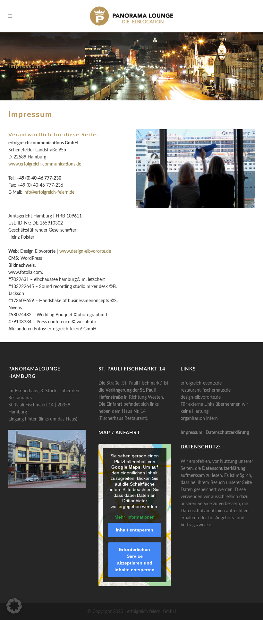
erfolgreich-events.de (201, 383)
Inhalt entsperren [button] (134, 529)
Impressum (191, 432)
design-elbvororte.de (201, 397)
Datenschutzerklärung (227, 432)
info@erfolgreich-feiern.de (48, 192)
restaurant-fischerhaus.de (206, 390)
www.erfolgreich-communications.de (44, 164)
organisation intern (199, 418)
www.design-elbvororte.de (85, 251)
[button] (14, 606)
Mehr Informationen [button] (135, 517)
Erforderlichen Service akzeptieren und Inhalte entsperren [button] (135, 559)
